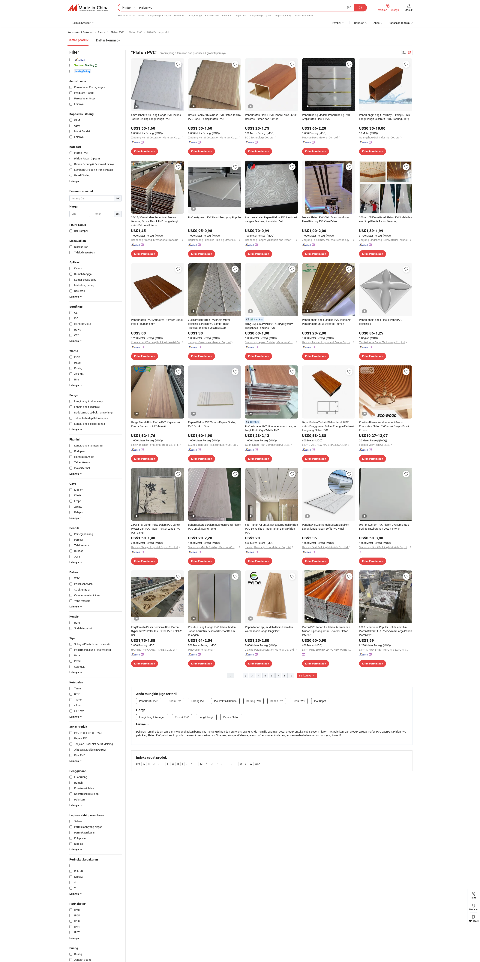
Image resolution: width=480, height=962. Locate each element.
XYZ (257, 764)
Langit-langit (195, 15)
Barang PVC (253, 701)
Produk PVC (180, 15)
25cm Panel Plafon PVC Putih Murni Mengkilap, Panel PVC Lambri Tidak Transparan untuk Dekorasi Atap (209, 323)
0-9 (138, 764)
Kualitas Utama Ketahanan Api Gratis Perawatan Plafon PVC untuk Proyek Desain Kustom (384, 426)
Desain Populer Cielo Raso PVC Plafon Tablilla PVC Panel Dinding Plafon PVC (214, 117)
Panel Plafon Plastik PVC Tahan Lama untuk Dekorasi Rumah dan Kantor (270, 117)
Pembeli (336, 23)
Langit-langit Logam (260, 15)
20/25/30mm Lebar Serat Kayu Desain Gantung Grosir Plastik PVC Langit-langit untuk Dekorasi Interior (154, 221)
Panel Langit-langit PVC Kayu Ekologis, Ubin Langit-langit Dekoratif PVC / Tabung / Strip (384, 117)
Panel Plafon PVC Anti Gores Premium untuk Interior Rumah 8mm (157, 321)
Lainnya (141, 723)
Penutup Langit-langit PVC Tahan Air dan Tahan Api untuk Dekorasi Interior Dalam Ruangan (212, 631)
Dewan (141, 15)
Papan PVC (241, 15)
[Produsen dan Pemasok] (88, 8)
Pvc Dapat (320, 701)
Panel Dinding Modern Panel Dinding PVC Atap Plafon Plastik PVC (326, 117)
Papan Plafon (212, 15)
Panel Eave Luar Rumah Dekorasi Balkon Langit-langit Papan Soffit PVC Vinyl (325, 526)
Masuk (408, 10)
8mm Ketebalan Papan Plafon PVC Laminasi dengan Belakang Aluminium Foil (271, 219)
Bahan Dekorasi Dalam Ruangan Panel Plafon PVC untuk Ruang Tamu (214, 526)
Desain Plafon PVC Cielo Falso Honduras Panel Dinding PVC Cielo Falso (325, 219)
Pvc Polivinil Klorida (225, 701)
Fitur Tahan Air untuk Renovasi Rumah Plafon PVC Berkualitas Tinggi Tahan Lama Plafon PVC (271, 528)
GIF (363, 106)
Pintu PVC (298, 701)
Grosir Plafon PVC (304, 15)
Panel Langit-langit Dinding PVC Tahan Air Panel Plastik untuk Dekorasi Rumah (326, 321)
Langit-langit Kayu (283, 15)
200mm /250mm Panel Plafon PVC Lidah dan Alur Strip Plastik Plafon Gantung (385, 219)
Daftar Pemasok (108, 40)
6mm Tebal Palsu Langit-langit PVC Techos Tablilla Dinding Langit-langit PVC (156, 117)
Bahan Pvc (276, 701)
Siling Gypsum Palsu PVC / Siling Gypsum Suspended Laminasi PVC (269, 326)
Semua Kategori (82, 23)
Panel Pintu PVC (148, 701)
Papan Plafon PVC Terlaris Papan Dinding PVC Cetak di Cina (212, 424)
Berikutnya (305, 675)
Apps (377, 23)
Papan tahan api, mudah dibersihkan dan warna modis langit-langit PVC (269, 629)
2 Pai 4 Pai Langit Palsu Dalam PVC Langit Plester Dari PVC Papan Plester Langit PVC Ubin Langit (156, 528)
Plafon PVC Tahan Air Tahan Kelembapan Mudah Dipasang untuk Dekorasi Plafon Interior (326, 631)
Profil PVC (227, 15)
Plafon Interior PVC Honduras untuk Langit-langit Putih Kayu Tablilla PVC (270, 428)
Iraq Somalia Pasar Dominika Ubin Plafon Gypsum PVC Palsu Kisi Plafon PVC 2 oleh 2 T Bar (157, 631)
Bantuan (359, 23)
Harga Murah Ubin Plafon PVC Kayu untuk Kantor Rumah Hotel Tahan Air (155, 424)
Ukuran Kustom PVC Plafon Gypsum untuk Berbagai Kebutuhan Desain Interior (384, 526)
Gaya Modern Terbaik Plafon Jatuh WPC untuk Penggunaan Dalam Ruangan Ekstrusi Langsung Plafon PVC (328, 426)
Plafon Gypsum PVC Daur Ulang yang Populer (214, 217)
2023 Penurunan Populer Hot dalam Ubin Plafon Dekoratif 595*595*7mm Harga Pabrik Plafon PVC (385, 631)
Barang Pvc (197, 701)
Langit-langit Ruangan (159, 15)
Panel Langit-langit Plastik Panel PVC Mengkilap (380, 321)
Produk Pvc (174, 701)
